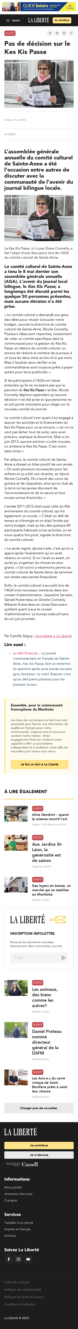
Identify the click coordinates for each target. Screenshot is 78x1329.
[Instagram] (18, 1262)
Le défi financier (25, 653)
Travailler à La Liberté (18, 1222)
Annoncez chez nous (18, 1194)
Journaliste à (53, 636)
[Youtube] (28, 1262)
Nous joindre (13, 1187)
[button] (8, 20)
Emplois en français (17, 1229)
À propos (10, 1200)
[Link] (71, 33)
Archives (10, 1235)
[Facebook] (8, 1262)
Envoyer (60, 957)
